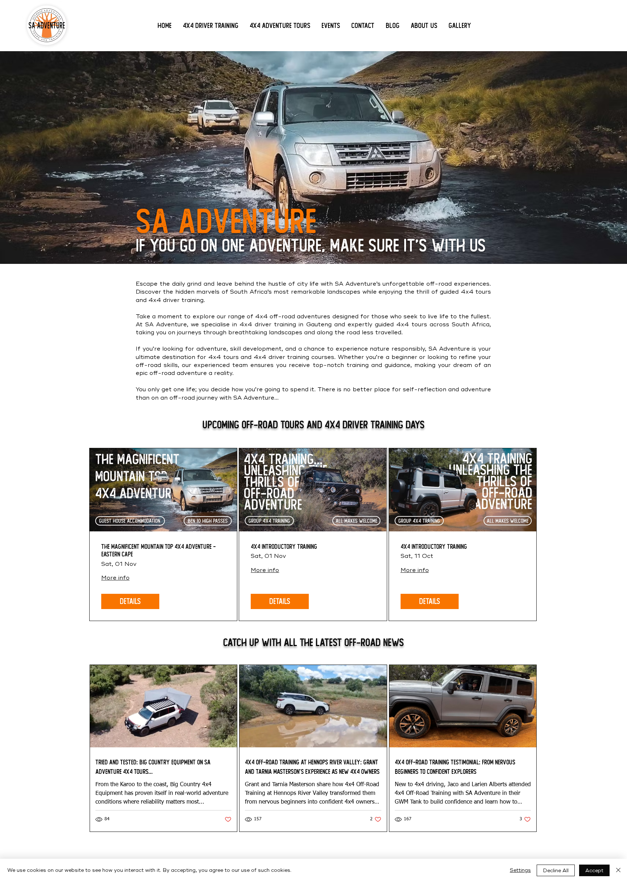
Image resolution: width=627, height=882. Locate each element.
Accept (594, 870)
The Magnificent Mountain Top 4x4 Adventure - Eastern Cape (158, 550)
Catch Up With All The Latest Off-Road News (313, 642)
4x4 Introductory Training (284, 546)
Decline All (556, 870)
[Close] (618, 870)
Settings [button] (520, 870)
